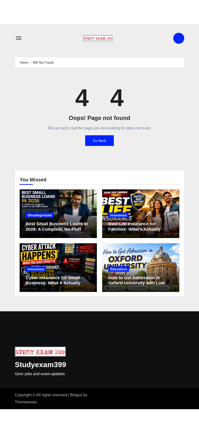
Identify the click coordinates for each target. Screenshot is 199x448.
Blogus (76, 395)
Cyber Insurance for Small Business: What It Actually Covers (53, 283)
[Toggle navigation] (19, 38)
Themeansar (25, 402)
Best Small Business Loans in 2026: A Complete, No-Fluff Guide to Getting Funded (57, 229)
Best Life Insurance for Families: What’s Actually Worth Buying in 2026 (134, 229)
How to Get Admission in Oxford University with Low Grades (136, 283)
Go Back (99, 141)
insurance (118, 215)
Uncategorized (40, 215)
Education (118, 269)
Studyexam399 (40, 365)
